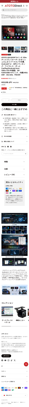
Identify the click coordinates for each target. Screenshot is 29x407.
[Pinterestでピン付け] (10, 146)
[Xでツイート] (5, 146)
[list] (14, 33)
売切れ (19, 100)
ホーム (2, 14)
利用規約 (9, 403)
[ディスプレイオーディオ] (7, 312)
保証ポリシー (3, 403)
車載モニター (20, 320)
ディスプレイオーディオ (7, 321)
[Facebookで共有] (8, 146)
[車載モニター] (20, 312)
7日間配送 (18, 1)
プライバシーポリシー (5, 402)
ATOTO (6, 400)
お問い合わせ (6, 355)
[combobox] (14, 9)
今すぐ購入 (14, 104)
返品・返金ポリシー (15, 402)
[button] (26, 5)
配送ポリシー (22, 402)
